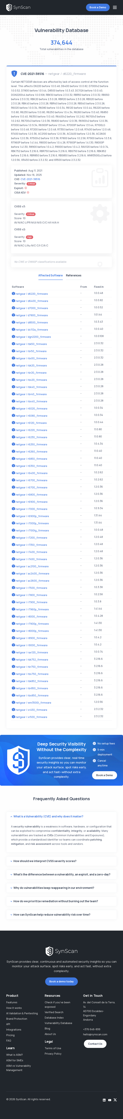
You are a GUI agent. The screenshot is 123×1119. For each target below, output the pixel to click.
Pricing (10, 1035)
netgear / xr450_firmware (31, 710)
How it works (14, 1008)
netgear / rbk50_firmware (31, 344)
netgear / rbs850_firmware (32, 695)
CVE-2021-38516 (30, 179)
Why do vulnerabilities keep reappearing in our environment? (53, 888)
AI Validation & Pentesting (22, 1013)
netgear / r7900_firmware (31, 602)
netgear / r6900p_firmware (32, 516)
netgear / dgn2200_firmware (33, 337)
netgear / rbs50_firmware (31, 358)
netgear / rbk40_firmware (31, 387)
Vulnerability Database (58, 1023)
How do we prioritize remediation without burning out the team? (55, 901)
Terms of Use (53, 1048)
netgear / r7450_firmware (31, 559)
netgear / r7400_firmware (31, 552)
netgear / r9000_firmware (32, 645)
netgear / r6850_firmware (31, 459)
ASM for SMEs (14, 1060)
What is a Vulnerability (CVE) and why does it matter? (48, 816)
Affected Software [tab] (50, 275)
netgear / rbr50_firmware (31, 351)
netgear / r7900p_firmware (32, 623)
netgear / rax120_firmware (32, 652)
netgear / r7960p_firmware (32, 609)
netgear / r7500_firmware (31, 588)
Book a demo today (61, 981)
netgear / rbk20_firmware (31, 365)
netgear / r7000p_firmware (32, 523)
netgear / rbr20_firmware (31, 372)
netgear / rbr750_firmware (32, 667)
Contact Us (95, 1044)
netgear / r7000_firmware (31, 509)
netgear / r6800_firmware (31, 494)
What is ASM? (14, 1055)
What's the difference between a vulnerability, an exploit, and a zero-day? (61, 874)
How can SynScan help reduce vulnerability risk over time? (51, 914)
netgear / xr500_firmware (31, 717)
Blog (47, 1028)
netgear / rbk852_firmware (32, 681)
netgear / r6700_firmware (31, 480)
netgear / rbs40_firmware (31, 401)
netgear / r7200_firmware (31, 537)
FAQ (8, 1040)
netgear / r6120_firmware (31, 423)
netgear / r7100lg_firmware (32, 530)
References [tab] (73, 275)
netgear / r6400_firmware (32, 473)
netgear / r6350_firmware (31, 466)
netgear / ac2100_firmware (32, 566)
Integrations (13, 1029)
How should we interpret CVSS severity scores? (44, 861)
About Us (50, 1034)
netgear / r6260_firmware (31, 451)
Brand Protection (16, 1018)
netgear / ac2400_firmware (32, 573)
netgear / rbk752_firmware (32, 659)
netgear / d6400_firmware (32, 301)
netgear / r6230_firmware (31, 437)
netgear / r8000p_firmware (32, 631)
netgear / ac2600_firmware (32, 580)
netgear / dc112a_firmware (32, 329)
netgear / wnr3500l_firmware (33, 702)
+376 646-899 (91, 1029)
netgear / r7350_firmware (31, 545)
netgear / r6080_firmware (31, 415)
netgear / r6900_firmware (32, 502)
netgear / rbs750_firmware (32, 674)
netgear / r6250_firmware (31, 444)
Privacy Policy (53, 1053)
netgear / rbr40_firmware (31, 394)
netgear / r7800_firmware (31, 595)
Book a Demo (98, 7)
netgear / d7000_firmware (32, 308)
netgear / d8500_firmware (32, 322)
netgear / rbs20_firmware (31, 380)
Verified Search (54, 1012)
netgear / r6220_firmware (31, 430)
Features (11, 1002)
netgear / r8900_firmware (31, 638)
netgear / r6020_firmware (31, 408)
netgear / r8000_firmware (31, 616)
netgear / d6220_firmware (32, 294)
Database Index (54, 1017)
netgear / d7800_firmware (32, 315)
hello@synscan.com (95, 1034)
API (8, 1024)
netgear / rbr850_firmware (32, 688)
